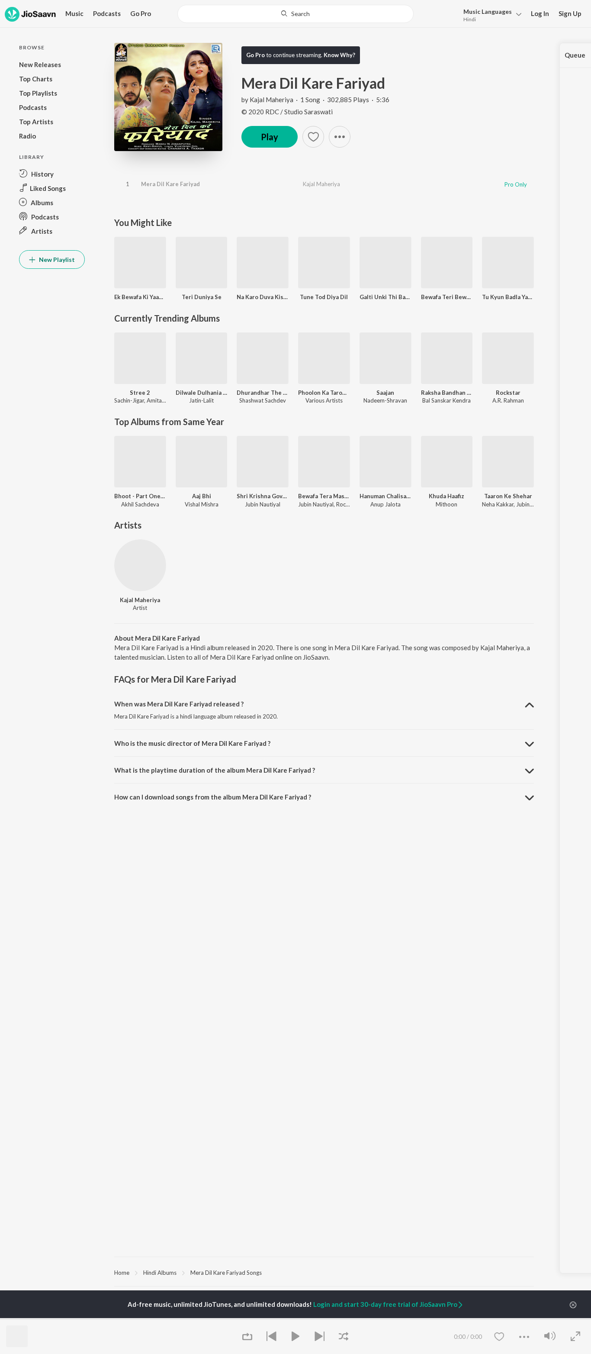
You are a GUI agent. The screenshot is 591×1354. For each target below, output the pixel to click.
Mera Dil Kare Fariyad (170, 184)
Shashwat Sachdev (262, 400)
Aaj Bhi (201, 496)
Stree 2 (140, 392)
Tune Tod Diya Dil (324, 296)
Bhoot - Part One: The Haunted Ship (140, 496)
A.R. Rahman (508, 400)
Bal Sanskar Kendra (446, 400)
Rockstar (508, 392)
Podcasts (107, 13)
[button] (490, 14)
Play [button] (269, 137)
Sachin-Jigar (129, 400)
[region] (324, 1272)
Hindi (469, 19)
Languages (487, 11)
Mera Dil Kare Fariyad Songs (226, 1272)
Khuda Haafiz (446, 496)
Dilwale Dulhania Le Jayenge (202, 392)
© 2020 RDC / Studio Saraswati (287, 112)
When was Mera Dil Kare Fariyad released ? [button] (179, 704)
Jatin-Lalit (201, 400)
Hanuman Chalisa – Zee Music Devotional (385, 496)
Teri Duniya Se (202, 296)
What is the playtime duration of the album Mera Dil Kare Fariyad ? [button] (214, 770)
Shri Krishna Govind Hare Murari (263, 496)
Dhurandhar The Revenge (263, 392)
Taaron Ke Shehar (508, 496)
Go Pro (140, 13)
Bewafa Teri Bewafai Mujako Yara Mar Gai (447, 296)
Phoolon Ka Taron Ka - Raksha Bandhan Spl (324, 392)
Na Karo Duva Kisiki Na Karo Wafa (263, 296)
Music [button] (74, 13)
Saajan (385, 392)
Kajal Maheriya (271, 99)
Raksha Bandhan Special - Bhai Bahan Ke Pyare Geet (447, 392)
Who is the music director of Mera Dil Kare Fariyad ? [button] (192, 743)
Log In (540, 13)
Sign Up (570, 13)
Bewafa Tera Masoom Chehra (324, 496)
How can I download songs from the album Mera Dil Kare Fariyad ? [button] (212, 797)
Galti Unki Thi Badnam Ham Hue (385, 296)
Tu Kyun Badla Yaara (508, 296)
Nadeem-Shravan (385, 400)
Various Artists (324, 400)
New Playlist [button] (56, 259)
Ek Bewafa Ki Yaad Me (140, 296)
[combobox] (295, 14)
